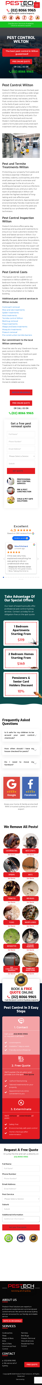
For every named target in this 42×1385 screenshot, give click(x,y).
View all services (27, 1341)
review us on (19, 538)
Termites (24, 1333)
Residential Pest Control (27, 1345)
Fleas (4, 1336)
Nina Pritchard (21, 546)
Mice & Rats (7, 1344)
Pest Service (8, 1194)
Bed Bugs (25, 1336)
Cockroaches (7, 1333)
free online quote (21, 61)
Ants (4, 1341)
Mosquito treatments (11, 330)
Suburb (5, 1204)
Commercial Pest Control (9, 1347)
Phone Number (9, 1174)
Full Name (6, 1164)
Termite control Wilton (12, 318)
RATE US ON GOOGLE (12, 1321)
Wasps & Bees (7, 1338)
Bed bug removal (10, 321)
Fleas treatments (9, 324)
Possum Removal (28, 1338)
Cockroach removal (11, 307)
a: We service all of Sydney (9, 1364)
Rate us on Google (21, 392)
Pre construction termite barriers (17, 335)
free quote (32, 1364)
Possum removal (9, 332)
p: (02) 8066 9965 (9, 1361)
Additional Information (12, 1215)
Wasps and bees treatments (14, 327)
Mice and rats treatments (13, 310)
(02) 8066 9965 (21, 1034)
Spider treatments (10, 313)
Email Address (8, 1184)
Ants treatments (9, 315)
